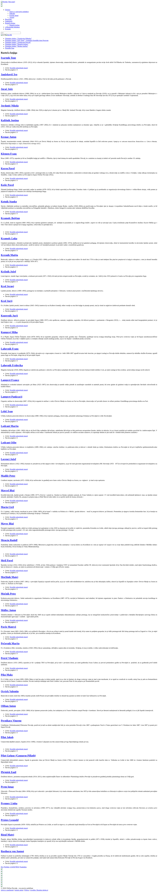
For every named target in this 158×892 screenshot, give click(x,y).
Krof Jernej (7, 286)
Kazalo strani (13, 15)
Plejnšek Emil (8, 772)
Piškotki (12, 13)
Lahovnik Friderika (12, 365)
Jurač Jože (7, 89)
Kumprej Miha (9, 332)
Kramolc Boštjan (10, 218)
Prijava (26, 890)
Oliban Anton (8, 706)
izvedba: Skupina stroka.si (39, 890)
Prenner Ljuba (9, 803)
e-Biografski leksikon (12, 27)
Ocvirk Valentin (10, 691)
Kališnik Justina (10, 120)
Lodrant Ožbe (8, 442)
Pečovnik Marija (10, 643)
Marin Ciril (7, 507)
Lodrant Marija (9, 426)
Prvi (2, 867)
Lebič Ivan (7, 411)
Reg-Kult (8, 19)
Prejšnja (6, 867)
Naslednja (23, 867)
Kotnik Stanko (9, 201)
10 (18, 867)
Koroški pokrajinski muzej (19, 68)
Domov (7, 10)
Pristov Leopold (9, 820)
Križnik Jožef (8, 271)
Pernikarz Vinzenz (11, 720)
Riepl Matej (7, 834)
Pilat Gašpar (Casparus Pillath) (18, 755)
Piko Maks (7, 674)
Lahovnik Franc (10, 348)
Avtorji (11, 17)
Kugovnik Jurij (9, 315)
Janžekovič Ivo (9, 74)
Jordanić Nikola (10, 105)
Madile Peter (8, 475)
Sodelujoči (8, 21)
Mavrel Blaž (8, 490)
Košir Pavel (7, 185)
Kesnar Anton (8, 136)
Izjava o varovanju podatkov (19, 12)
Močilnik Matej (9, 577)
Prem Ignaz (7, 786)
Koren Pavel (8, 168)
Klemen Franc (9, 153)
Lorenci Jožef (8, 459)
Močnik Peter (8, 593)
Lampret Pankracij (11, 396)
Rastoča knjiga (10, 23)
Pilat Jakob (7, 737)
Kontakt (8, 29)
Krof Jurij (6, 301)
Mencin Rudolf (9, 540)
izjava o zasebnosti (7, 890)
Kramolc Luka (9, 238)
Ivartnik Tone (8, 57)
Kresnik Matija (9, 255)
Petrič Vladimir (9, 658)
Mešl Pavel (7, 560)
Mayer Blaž (7, 523)
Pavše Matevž (8, 626)
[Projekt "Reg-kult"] (8, 2)
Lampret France (10, 380)
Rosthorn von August (12, 851)
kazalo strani (19, 890)
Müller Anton (8, 610)
